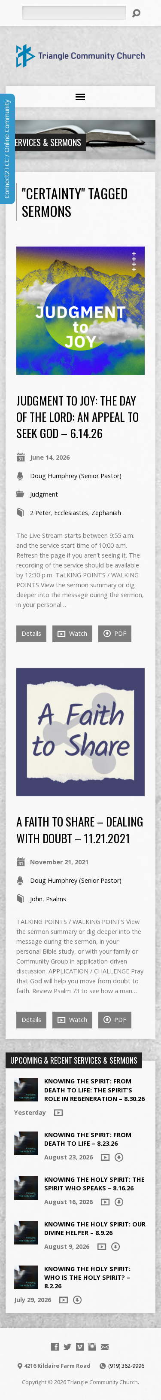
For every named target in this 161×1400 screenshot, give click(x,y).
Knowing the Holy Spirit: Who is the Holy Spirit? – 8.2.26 (87, 1277)
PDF (119, 633)
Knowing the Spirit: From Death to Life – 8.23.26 (87, 1139)
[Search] (136, 13)
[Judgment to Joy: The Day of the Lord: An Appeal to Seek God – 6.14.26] (80, 370)
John (36, 899)
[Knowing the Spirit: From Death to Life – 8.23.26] (26, 1151)
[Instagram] (92, 1347)
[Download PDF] (119, 1157)
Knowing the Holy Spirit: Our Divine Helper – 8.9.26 (95, 1228)
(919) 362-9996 (126, 1365)
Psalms (56, 899)
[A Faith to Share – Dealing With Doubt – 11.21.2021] (80, 791)
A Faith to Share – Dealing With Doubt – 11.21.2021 (79, 829)
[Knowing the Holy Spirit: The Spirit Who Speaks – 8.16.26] (26, 1195)
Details (31, 633)
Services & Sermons (45, 142)
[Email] (105, 1347)
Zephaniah (106, 513)
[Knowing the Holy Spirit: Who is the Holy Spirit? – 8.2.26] (26, 1285)
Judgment (44, 494)
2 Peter (40, 513)
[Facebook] (55, 1347)
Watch (77, 633)
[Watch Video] (58, 1112)
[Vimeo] (80, 1347)
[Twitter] (67, 1347)
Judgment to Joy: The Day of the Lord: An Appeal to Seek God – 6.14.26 (77, 416)
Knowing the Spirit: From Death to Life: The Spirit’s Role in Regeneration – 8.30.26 (94, 1089)
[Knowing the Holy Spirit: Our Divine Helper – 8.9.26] (26, 1240)
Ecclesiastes (71, 513)
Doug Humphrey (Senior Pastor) (76, 476)
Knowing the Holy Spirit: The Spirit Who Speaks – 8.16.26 (94, 1183)
